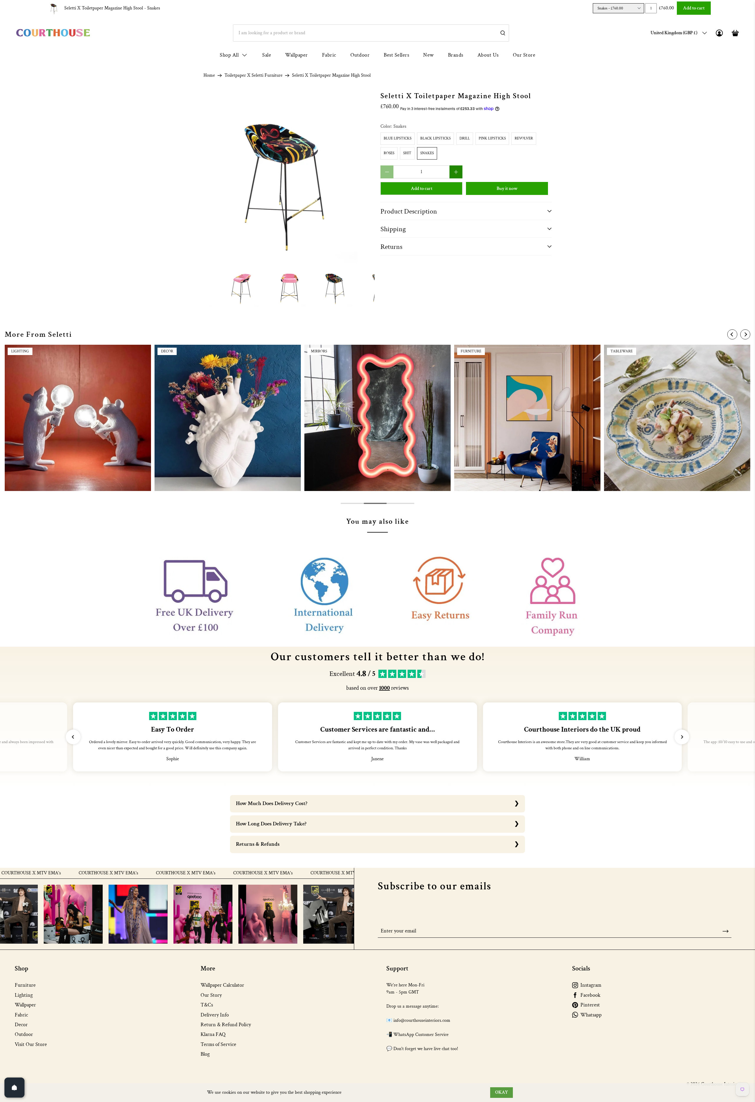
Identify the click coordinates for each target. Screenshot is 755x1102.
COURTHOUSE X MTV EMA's (54, 873)
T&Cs (207, 1004)
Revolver (524, 138)
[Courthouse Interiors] (53, 33)
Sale (266, 55)
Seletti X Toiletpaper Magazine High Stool (112, 8)
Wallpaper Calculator (222, 985)
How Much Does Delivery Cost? (271, 803)
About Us (488, 55)
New (428, 55)
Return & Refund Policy (226, 1024)
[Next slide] (745, 334)
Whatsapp (591, 1014)
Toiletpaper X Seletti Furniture (253, 75)
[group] (78, 418)
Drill (464, 138)
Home (209, 75)
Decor (21, 1024)
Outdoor (360, 55)
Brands (455, 55)
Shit (407, 153)
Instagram (590, 985)
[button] (73, 737)
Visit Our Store (31, 1044)
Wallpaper (296, 55)
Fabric (329, 55)
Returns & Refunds (258, 844)
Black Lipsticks (435, 138)
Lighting (24, 995)
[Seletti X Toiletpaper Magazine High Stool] (289, 177)
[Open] (14, 1088)
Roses (389, 153)
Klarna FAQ (213, 1034)
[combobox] (371, 33)
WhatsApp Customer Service (421, 1035)
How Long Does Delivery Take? (271, 823)
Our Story (211, 995)
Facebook (590, 995)
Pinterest (590, 1004)
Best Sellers (396, 55)
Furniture (25, 985)
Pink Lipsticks (492, 138)
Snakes (427, 153)
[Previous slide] (732, 334)
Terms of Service (218, 1044)
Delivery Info (215, 1014)
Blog (205, 1054)
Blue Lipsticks (397, 138)
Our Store (524, 55)
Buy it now (507, 188)
